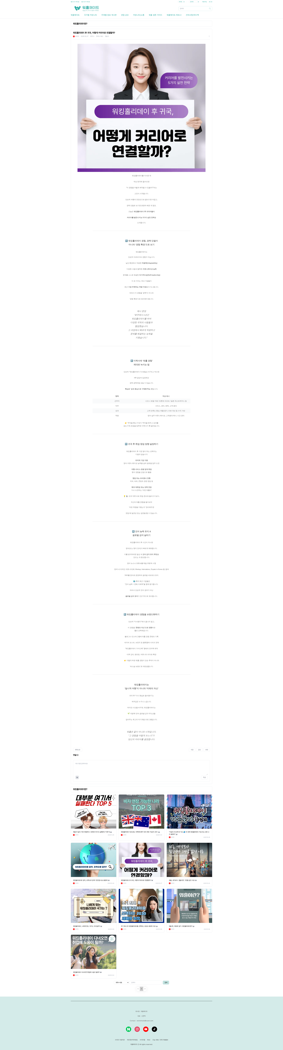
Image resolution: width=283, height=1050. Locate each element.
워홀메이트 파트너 (174, 15)
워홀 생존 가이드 (155, 15)
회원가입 (204, 2)
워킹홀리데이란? (80, 23)
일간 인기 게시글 (85, 2)
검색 (166, 982)
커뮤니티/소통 (138, 15)
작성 (204, 777)
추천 (206, 750)
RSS (148, 1040)
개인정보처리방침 (132, 1040)
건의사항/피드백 (192, 15)
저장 (192, 750)
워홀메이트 (75, 15)
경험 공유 (125, 15)
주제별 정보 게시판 (109, 15)
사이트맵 (142, 1040)
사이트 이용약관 (120, 1040)
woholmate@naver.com (145, 1021)
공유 (199, 750)
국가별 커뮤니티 (90, 15)
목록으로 (77, 750)
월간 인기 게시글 (75, 2)
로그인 (210, 2)
